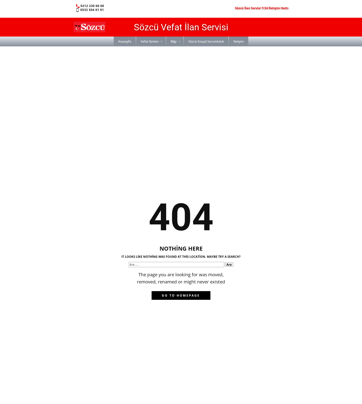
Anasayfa (124, 41)
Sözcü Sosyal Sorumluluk (206, 41)
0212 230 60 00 (92, 6)
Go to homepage (181, 295)
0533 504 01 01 (91, 10)
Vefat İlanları (150, 41)
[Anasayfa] (89, 27)
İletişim (238, 41)
